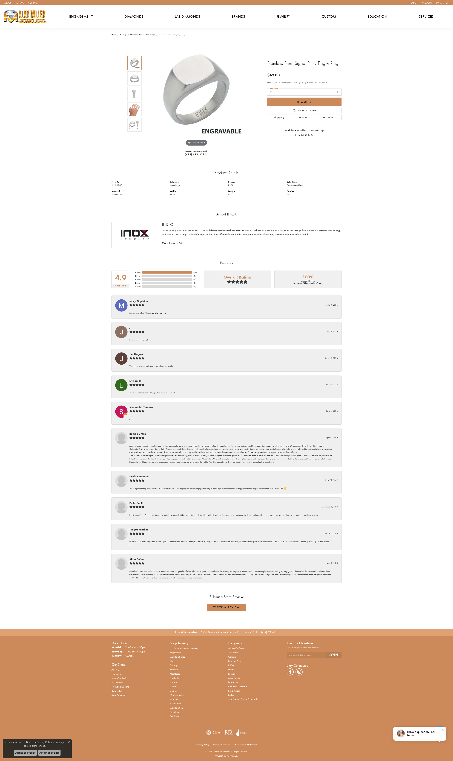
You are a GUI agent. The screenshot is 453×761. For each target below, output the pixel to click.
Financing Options (120, 686)
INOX (230, 185)
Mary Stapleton (138, 301)
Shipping (279, 117)
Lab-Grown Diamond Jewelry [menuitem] (184, 648)
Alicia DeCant (137, 559)
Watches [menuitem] (174, 699)
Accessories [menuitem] (175, 703)
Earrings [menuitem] (174, 665)
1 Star (138, 286)
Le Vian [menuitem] (231, 673)
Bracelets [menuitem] (174, 669)
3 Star (138, 279)
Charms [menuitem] (173, 686)
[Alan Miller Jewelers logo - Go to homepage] (26, 16)
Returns (303, 117)
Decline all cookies (25, 752)
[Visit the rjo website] (228, 732)
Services (426, 16)
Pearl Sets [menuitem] (174, 716)
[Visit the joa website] (241, 732)
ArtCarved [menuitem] (233, 652)
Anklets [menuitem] (173, 682)
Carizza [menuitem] (232, 656)
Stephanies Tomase (141, 407)
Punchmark (232, 756)
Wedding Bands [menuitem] (177, 656)
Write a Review (226, 607)
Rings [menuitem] (172, 661)
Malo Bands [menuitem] (234, 678)
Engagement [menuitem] (176, 652)
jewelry (123, 35)
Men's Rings (150, 35)
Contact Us (116, 673)
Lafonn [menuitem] (231, 669)
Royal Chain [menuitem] (234, 690)
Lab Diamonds (187, 16)
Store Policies (117, 690)
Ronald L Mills (137, 434)
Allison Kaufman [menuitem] (236, 648)
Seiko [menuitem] (231, 695)
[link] (7, 2)
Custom (329, 16)
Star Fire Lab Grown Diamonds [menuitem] (243, 699)
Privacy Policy (202, 744)
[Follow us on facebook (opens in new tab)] (290, 671)
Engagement (81, 16)
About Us (115, 669)
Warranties (328, 117)
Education (377, 16)
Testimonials (117, 682)
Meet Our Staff (118, 678)
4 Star (138, 275)
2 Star (138, 283)
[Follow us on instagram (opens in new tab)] (299, 671)
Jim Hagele (136, 354)
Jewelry (283, 16)
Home (113, 35)
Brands (238, 16)
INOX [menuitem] (231, 665)
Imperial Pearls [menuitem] (235, 661)
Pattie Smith (136, 503)
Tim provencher (138, 529)
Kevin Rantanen (139, 476)
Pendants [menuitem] (174, 678)
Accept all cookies (49, 752)
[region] (196, 94)
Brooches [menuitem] (174, 712)
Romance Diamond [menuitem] (237, 686)
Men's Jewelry (136, 35)
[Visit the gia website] (213, 732)
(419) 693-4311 (195, 154)
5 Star (138, 272)
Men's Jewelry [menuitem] (177, 695)
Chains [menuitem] (173, 690)
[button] (413, 2)
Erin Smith (135, 381)
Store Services (118, 695)
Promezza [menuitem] (233, 682)
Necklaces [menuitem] (175, 673)
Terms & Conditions (222, 744)
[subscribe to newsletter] (334, 655)
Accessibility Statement (246, 744)
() (195, 272)
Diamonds (134, 16)
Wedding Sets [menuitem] (176, 707)
